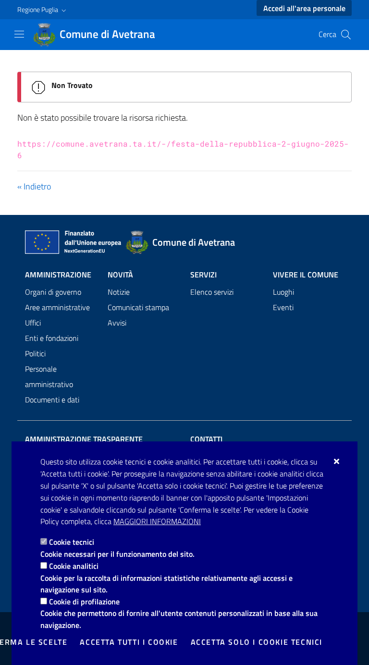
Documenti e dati (52, 399)
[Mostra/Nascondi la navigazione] (19, 34)
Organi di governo (53, 292)
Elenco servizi (212, 292)
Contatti (206, 439)
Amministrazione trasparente (84, 439)
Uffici (33, 322)
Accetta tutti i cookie (129, 642)
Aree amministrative (57, 307)
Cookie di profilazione (84, 601)
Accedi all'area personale (304, 8)
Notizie (119, 292)
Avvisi (117, 322)
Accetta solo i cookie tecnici (256, 642)
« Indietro (34, 186)
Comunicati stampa (138, 307)
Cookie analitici (73, 566)
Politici (35, 353)
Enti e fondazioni (51, 338)
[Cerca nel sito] (346, 34)
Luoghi (283, 292)
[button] (42, 9)
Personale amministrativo (49, 376)
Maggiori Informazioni (157, 521)
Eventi (283, 307)
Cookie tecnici (71, 542)
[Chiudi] (337, 461)
